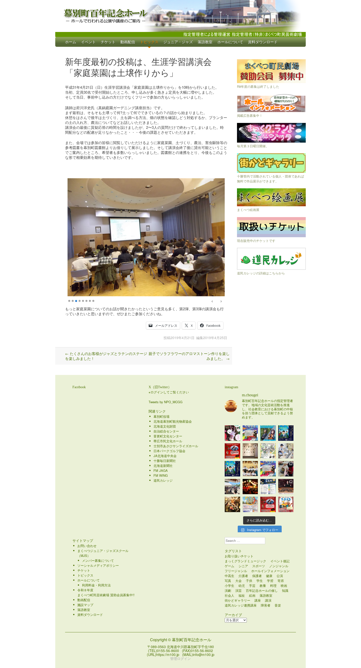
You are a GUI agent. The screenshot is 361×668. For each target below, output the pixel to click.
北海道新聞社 (163, 465)
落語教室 (205, 41)
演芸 (238, 590)
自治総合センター (166, 431)
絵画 (252, 595)
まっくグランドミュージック (245, 561)
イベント (88, 41)
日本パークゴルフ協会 (169, 450)
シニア (243, 566)
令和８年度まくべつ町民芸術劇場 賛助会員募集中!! (106, 592)
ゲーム (229, 566)
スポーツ (258, 566)
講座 (257, 600)
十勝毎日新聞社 (164, 460)
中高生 (229, 575)
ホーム (70, 41)
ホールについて (230, 41)
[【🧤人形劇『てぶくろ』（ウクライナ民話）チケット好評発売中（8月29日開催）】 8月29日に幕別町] (286, 504)
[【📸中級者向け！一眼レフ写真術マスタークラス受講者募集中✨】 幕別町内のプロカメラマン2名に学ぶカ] (268, 486)
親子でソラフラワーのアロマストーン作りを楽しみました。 (189, 356)
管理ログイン (180, 658)
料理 (273, 585)
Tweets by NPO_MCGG (165, 402)
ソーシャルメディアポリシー (98, 565)
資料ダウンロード (263, 41)
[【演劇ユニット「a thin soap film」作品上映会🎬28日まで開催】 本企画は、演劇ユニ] (232, 433)
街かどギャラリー (237, 600)
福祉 (241, 595)
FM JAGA (160, 470)
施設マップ (85, 604)
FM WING (160, 475)
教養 (263, 585)
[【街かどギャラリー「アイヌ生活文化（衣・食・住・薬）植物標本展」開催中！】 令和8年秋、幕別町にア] (250, 451)
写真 (228, 580)
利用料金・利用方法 (96, 585)
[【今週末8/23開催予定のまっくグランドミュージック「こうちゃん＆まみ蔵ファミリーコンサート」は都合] (232, 451)
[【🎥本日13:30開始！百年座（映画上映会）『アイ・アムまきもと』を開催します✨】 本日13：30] (286, 433)
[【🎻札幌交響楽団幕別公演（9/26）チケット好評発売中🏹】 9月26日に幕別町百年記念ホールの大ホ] (286, 486)
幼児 (241, 585)
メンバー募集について (98, 560)
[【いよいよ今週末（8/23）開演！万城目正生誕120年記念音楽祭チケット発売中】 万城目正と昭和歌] (250, 433)
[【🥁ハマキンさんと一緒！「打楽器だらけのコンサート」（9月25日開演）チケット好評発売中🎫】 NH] (268, 451)
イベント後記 (280, 561)
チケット (108, 41)
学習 (270, 580)
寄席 (281, 580)
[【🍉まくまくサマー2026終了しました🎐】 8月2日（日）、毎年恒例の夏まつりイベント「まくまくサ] (232, 486)
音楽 (278, 605)
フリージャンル (236, 570)
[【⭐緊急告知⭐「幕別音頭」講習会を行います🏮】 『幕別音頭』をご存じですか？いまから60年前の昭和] (250, 486)
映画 (284, 585)
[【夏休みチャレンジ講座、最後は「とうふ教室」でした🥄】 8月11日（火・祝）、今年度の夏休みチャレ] (286, 451)
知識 (285, 590)
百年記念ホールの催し (262, 590)
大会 (238, 580)
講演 (268, 600)
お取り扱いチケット (239, 556)
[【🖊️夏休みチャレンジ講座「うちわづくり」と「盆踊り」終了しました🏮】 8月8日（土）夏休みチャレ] (250, 468)
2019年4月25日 (215, 337)
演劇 (228, 590)
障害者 (265, 605)
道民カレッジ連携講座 (241, 605)
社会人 (229, 595)
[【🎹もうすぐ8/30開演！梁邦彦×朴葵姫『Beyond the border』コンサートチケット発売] (268, 433)
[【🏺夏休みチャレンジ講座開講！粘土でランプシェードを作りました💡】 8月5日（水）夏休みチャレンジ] (286, 468)
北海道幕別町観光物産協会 (172, 421)
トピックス (149, 41)
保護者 (257, 575)
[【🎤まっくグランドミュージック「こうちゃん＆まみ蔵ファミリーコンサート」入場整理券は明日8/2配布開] (268, 504)
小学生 (229, 585)
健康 (269, 575)
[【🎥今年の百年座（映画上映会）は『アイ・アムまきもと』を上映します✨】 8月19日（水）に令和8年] (232, 468)
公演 (280, 575)
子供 (249, 580)
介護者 (243, 575)
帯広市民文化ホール (167, 441)
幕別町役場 (161, 416)
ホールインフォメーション (270, 570)
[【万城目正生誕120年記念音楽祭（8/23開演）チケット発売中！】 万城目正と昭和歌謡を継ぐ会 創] (268, 468)
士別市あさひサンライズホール (175, 446)
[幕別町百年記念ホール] (180, 15)
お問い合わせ (87, 545)
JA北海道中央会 (165, 455)
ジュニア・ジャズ (178, 41)
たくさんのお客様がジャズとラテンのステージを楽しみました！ (106, 356)
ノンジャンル (278, 566)
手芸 (252, 585)
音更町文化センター (167, 436)
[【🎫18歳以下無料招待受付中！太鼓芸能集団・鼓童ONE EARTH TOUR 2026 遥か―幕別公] (232, 504)
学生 (259, 580)
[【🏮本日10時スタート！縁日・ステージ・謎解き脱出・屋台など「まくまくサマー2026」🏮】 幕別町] (250, 504)
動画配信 (127, 41)
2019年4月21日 (182, 337)
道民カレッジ (163, 480)
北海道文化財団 (164, 426)
